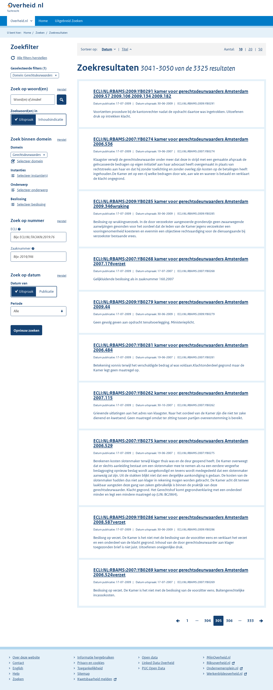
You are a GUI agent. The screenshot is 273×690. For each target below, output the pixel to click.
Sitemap (83, 673)
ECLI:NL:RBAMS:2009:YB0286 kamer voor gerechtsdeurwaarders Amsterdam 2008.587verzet (170, 520)
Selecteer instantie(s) (32, 175)
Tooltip (19, 229)
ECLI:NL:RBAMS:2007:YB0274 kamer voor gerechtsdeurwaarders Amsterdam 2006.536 (170, 142)
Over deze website (26, 657)
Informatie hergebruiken (95, 657)
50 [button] (260, 49)
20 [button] (250, 49)
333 (250, 621)
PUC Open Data (153, 668)
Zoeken (40, 32)
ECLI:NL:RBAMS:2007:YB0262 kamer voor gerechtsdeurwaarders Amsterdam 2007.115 (170, 395)
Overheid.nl (19, 22)
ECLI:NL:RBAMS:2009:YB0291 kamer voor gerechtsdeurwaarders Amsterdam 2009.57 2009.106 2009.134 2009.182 (170, 94)
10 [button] (240, 49)
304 (207, 621)
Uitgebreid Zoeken (69, 21)
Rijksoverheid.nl (218, 663)
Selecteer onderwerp (32, 190)
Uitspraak (26, 119)
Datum (109, 49)
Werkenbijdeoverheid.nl (224, 673)
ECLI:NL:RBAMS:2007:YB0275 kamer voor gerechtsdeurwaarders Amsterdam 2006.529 (170, 443)
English (18, 668)
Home (43, 21)
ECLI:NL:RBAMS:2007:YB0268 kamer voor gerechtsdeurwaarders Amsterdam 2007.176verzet (170, 261)
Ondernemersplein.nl (222, 668)
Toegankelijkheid (90, 668)
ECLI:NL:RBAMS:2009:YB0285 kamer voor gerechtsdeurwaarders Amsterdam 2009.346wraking (170, 204)
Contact (18, 663)
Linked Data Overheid (158, 663)
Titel (127, 49)
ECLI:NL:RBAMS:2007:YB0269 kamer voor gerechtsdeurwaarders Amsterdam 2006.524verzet (170, 572)
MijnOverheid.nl (218, 657)
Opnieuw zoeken (26, 330)
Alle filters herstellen (32, 58)
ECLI (14, 229)
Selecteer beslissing (31, 204)
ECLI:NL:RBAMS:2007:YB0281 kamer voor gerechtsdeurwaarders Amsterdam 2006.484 (170, 347)
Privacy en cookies (90, 663)
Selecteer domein (30, 161)
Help (16, 673)
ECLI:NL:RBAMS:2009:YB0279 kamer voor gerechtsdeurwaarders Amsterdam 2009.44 (170, 304)
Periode (16, 303)
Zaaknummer (21, 248)
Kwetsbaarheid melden (94, 679)
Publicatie (46, 291)
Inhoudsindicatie (50, 119)
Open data (150, 657)
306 (229, 621)
